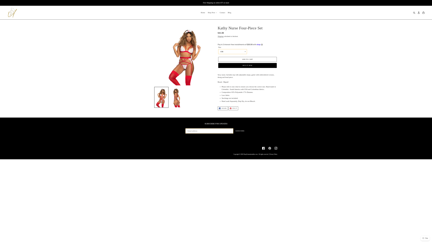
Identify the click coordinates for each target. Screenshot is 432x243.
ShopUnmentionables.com (251, 154)
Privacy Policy (273, 154)
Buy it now (247, 65)
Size (219, 47)
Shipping (220, 36)
